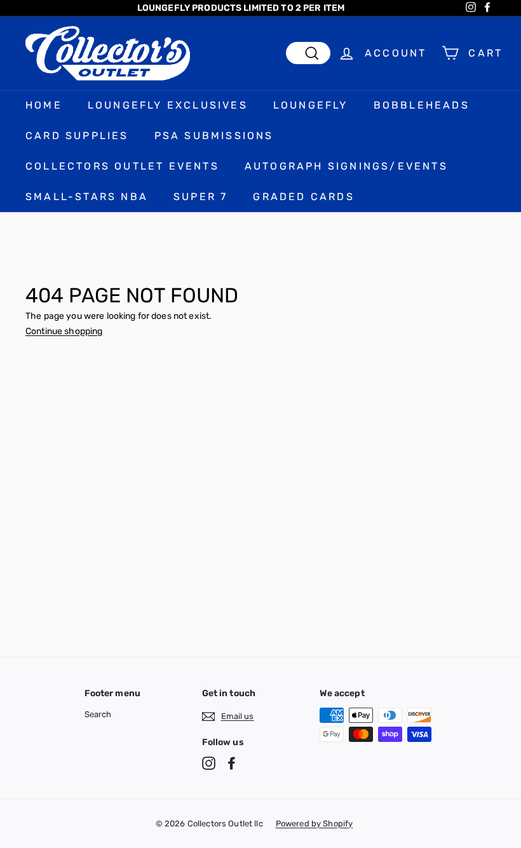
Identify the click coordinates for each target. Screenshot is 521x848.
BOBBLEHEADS (422, 105)
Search (98, 714)
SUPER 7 (200, 197)
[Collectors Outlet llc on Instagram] (208, 763)
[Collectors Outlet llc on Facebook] (231, 763)
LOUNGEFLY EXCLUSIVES (168, 105)
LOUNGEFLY (310, 105)
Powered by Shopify (314, 823)
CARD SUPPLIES (77, 136)
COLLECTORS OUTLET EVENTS (122, 166)
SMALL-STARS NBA (86, 197)
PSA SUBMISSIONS (214, 136)
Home (43, 105)
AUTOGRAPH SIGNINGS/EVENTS (346, 166)
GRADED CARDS (303, 197)
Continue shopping (63, 331)
